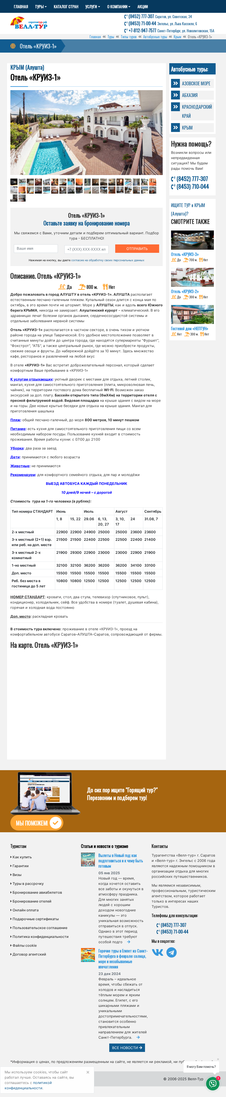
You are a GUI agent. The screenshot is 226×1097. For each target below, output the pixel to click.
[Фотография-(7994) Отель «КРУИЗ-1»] (128, 190)
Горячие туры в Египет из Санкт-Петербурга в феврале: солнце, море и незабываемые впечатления (123, 958)
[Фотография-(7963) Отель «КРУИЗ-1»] (22, 182)
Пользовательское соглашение (40, 928)
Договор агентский (29, 954)
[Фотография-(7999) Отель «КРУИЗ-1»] (22, 198)
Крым (187, 127)
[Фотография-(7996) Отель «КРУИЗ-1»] (144, 190)
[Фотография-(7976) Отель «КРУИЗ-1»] (128, 182)
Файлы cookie (25, 945)
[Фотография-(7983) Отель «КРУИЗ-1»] (38, 190)
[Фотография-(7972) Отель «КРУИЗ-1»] (95, 182)
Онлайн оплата (26, 910)
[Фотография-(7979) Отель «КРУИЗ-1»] (152, 182)
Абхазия (190, 95)
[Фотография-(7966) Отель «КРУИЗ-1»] (46, 182)
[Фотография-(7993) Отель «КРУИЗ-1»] (120, 190)
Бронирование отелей (32, 901)
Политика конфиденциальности (41, 936)
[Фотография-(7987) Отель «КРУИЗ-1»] (71, 190)
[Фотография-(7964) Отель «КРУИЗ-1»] (30, 182)
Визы (17, 874)
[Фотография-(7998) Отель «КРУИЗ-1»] (13, 198)
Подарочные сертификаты (36, 919)
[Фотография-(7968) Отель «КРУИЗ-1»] (62, 182)
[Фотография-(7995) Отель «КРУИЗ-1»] (136, 190)
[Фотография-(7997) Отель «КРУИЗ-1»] (152, 190)
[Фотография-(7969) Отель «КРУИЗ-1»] (71, 182)
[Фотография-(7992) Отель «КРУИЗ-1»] (111, 190)
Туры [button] (39, 6)
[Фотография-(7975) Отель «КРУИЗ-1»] (120, 182)
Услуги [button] (91, 6)
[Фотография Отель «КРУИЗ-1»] (86, 132)
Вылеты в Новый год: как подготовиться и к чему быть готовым (120, 860)
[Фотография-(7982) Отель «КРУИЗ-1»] (30, 190)
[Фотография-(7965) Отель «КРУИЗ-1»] (38, 182)
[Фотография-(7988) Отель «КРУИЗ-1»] (79, 190)
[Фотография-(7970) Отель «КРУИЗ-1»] (79, 182)
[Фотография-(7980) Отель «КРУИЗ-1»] (13, 190)
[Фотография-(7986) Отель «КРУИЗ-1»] (62, 190)
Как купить (22, 857)
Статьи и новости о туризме (104, 846)
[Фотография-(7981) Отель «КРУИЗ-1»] (22, 190)
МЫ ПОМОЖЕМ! (32, 823)
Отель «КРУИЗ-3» (185, 254)
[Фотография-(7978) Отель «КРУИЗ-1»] (144, 182)
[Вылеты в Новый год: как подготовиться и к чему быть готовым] (89, 860)
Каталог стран (66, 6)
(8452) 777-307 (160, 16)
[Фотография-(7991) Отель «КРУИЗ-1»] (103, 190)
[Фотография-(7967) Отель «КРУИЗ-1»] (54, 182)
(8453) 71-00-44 (162, 23)
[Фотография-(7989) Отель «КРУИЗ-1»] (87, 190)
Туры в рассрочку (28, 883)
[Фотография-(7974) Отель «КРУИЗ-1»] (111, 182)
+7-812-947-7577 (171, 30)
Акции (142, 6)
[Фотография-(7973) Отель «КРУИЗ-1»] (103, 182)
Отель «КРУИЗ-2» (185, 291)
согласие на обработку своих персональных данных (107, 260)
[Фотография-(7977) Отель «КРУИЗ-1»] (136, 182)
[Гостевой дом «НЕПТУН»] (192, 314)
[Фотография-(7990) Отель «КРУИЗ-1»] (95, 190)
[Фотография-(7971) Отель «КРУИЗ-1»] (87, 182)
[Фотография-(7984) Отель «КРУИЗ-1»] (46, 190)
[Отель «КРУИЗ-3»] (192, 239)
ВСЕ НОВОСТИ (125, 1048)
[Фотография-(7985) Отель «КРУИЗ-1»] (54, 190)
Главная (21, 6)
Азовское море (196, 83)
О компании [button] (117, 6)
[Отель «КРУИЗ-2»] (192, 277)
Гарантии (21, 866)
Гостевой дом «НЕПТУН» (189, 328)
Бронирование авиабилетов (37, 892)
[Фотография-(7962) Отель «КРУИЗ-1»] (13, 182)
